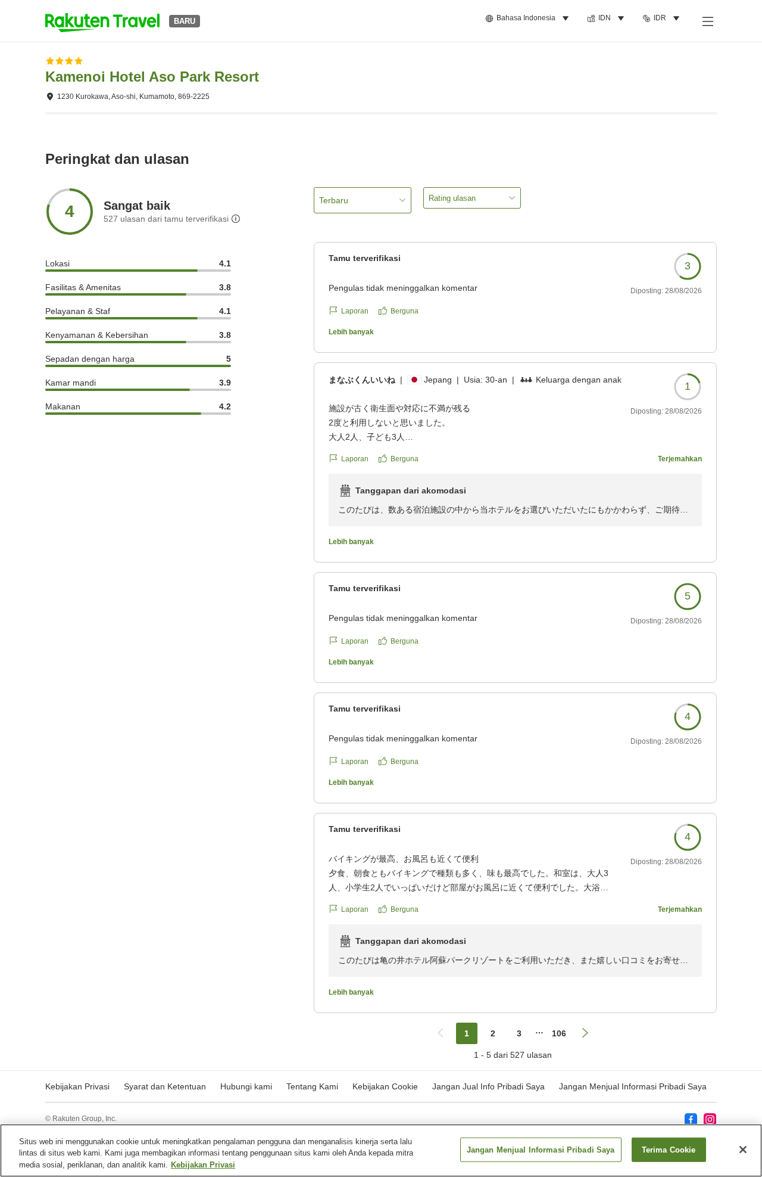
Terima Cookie (669, 1149)
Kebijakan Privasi (203, 1164)
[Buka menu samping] (707, 20)
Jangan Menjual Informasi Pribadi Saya (633, 1086)
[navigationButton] (440, 1033)
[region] (381, 1150)
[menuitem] (529, 18)
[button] (102, 21)
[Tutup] (743, 1149)
